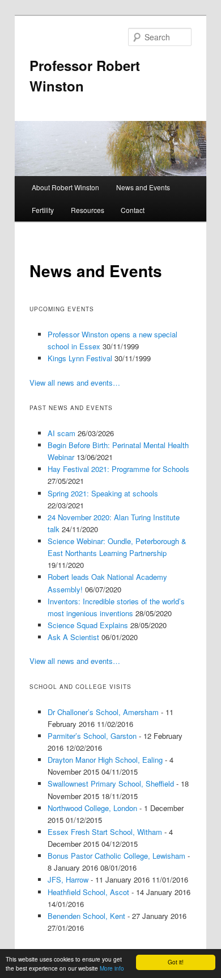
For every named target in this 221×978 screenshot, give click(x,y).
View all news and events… (74, 382)
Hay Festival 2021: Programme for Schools (118, 468)
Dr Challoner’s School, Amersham (103, 712)
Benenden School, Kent (86, 915)
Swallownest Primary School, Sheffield (111, 783)
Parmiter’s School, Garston (92, 735)
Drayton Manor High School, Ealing (105, 759)
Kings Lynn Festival (80, 358)
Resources (87, 210)
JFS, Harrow (68, 879)
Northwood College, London (92, 808)
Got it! (176, 962)
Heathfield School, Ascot (88, 892)
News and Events (143, 187)
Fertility (43, 210)
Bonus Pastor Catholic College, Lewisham (116, 855)
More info (112, 968)
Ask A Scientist (73, 637)
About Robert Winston (65, 187)
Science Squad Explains (88, 625)
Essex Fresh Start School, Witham (105, 831)
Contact (132, 210)
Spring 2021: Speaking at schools (103, 493)
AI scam (61, 433)
